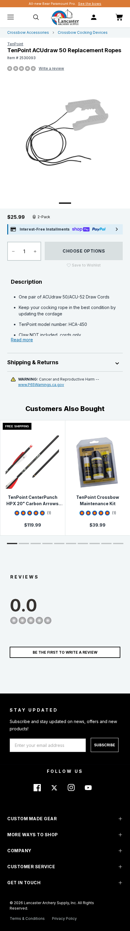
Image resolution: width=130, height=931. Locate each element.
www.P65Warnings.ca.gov (41, 384)
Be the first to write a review (65, 652)
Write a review (51, 68)
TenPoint (15, 44)
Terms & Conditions (27, 918)
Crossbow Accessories (28, 32)
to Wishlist (86, 265)
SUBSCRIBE (104, 745)
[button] (12, 543)
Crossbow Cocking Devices (83, 32)
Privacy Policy (64, 918)
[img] (9, 69)
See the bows (89, 4)
